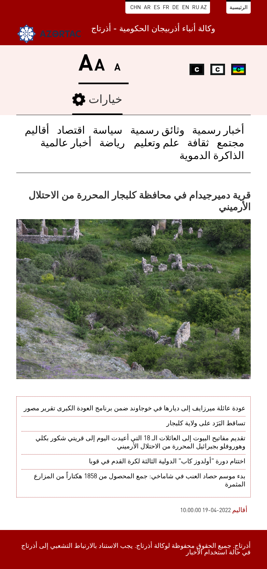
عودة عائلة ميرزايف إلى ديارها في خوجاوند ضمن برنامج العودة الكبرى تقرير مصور (135, 408)
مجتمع (230, 144)
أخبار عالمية (65, 144)
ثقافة (198, 144)
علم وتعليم (155, 144)
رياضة (112, 144)
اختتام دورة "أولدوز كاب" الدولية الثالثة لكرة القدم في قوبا (167, 461)
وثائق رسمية (157, 131)
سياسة (107, 131)
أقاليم (37, 131)
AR (147, 7)
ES (157, 7)
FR (166, 7)
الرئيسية (238, 7)
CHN (135, 7)
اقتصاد (71, 131)
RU (195, 7)
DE (175, 7)
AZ (204, 7)
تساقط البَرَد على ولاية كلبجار (206, 423)
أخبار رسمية (218, 131)
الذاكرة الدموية (211, 156)
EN (185, 7)
